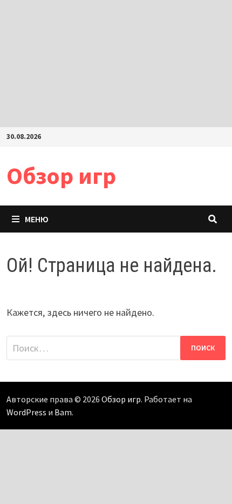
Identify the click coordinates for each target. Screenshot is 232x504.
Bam (63, 412)
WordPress (26, 412)
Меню (37, 219)
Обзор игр (61, 175)
